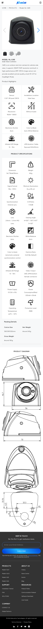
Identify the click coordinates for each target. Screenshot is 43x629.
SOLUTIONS (5, 596)
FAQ (3, 592)
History (23, 570)
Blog (23, 581)
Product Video (26, 588)
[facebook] (18, 626)
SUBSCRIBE (21, 551)
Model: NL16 (5, 581)
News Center (25, 573)
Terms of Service (32, 555)
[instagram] (29, 626)
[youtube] (25, 626)
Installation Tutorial (7, 588)
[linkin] (14, 626)
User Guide (25, 600)
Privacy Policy (27, 622)
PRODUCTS (13, 8)
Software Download (27, 596)
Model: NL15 (5, 577)
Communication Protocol (29, 592)
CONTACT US (6, 607)
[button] (38, 30)
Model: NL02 (5, 573)
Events (23, 577)
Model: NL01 (5, 570)
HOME (4, 8)
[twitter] (21, 626)
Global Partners (6, 611)
